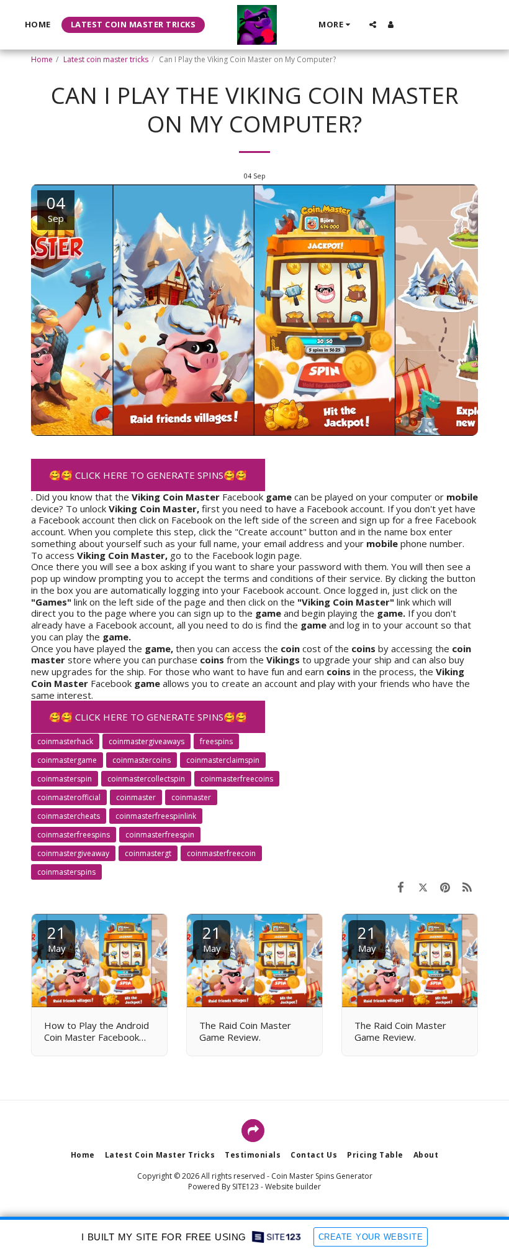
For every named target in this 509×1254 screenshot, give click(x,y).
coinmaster (191, 797)
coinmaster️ (136, 797)
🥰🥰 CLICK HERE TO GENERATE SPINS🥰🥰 (148, 475)
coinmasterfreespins (73, 834)
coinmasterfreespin (159, 834)
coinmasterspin (64, 778)
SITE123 (245, 1186)
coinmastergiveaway (73, 853)
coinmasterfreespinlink (155, 816)
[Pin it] (445, 887)
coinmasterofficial (69, 797)
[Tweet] (423, 887)
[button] (372, 25)
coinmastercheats (68, 816)
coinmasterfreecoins (236, 778)
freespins (216, 741)
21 (56, 937)
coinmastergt (148, 853)
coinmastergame (67, 760)
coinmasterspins (66, 872)
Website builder (293, 1186)
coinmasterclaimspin (222, 760)
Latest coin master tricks (105, 59)
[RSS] (467, 887)
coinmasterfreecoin (221, 853)
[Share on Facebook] (401, 887)
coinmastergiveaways (146, 741)
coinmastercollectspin (146, 778)
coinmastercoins (141, 760)
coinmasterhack (65, 741)
